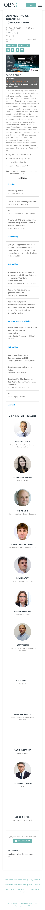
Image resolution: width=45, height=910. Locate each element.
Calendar (11, 45)
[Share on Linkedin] (8, 50)
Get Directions (24, 841)
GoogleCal (24, 45)
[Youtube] (25, 897)
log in (33, 81)
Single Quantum (29, 283)
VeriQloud (23, 295)
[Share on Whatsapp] (12, 50)
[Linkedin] (20, 897)
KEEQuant (25, 204)
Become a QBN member (16, 81)
